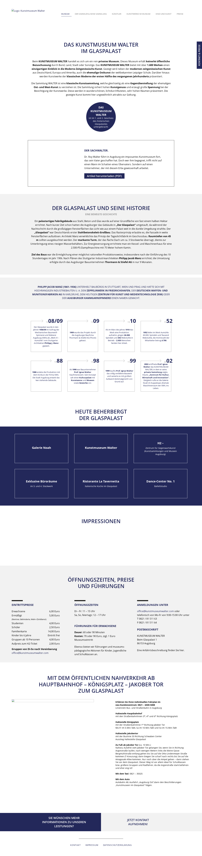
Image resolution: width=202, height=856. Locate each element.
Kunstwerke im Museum (138, 14)
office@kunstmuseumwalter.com (30, 653)
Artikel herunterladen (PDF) (104, 176)
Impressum (91, 845)
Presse (180, 14)
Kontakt (75, 845)
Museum (65, 14)
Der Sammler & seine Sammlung (91, 14)
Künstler (116, 14)
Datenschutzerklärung (117, 845)
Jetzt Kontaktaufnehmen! (138, 822)
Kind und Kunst (163, 14)
